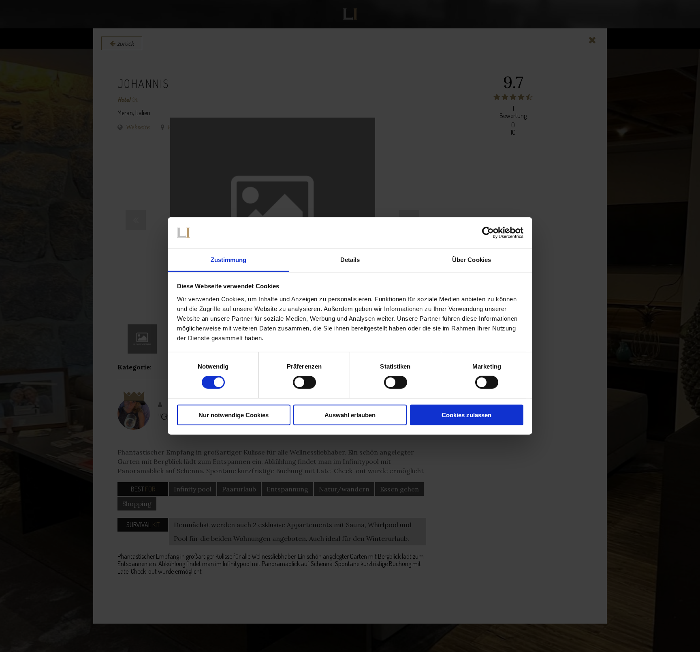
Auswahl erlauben (350, 414)
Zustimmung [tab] (229, 259)
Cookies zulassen (466, 414)
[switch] (304, 382)
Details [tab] (350, 259)
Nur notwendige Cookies (233, 414)
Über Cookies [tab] (471, 259)
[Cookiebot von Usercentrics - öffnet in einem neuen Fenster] (487, 233)
